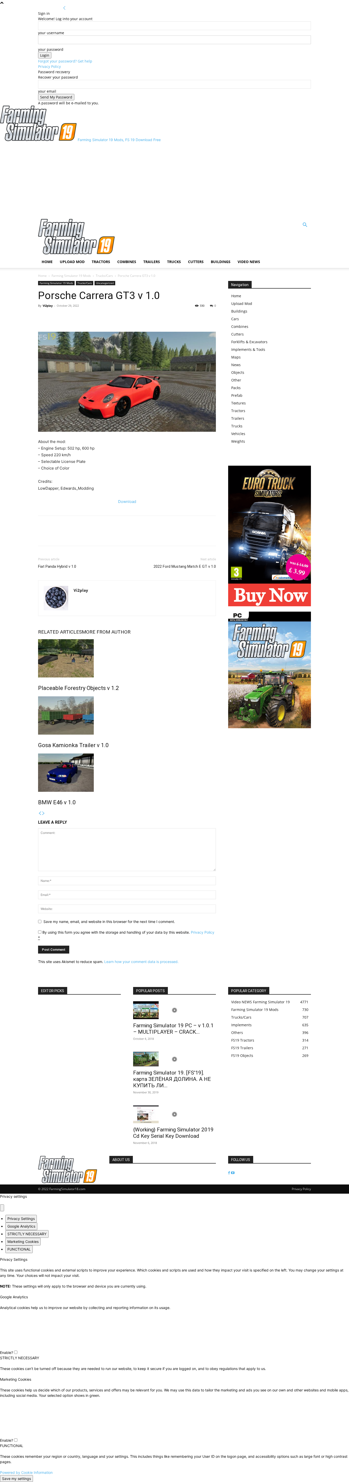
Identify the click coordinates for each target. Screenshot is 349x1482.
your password (50, 49)
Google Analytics (21, 1226)
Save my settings (16, 1478)
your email (47, 91)
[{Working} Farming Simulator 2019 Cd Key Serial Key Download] (174, 1114)
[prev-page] (40, 813)
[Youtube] (233, 1173)
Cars (235, 318)
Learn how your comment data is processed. (141, 961)
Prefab (236, 395)
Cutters (196, 261)
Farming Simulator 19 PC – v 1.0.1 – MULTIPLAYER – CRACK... (173, 1028)
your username (51, 32)
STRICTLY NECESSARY (26, 1234)
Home (47, 261)
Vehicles (238, 433)
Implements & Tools (248, 349)
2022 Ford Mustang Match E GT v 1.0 (185, 566)
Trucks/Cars (104, 276)
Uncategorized (105, 283)
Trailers (151, 261)
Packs (236, 387)
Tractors (101, 261)
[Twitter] (55, 317)
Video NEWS (249, 261)
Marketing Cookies (23, 1241)
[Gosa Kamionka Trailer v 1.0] (127, 715)
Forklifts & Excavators (249, 341)
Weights (238, 441)
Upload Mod (72, 261)
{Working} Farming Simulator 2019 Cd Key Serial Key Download (173, 1133)
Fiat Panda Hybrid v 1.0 (57, 566)
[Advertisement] (174, 180)
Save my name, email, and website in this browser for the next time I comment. (109, 921)
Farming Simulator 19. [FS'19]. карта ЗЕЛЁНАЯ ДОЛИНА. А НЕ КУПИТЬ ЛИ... (172, 1079)
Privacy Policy (49, 66)
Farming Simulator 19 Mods (71, 276)
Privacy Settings (21, 1218)
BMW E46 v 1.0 (57, 802)
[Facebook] (43, 317)
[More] (67, 317)
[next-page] (43, 813)
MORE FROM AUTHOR (106, 632)
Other (236, 380)
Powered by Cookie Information (26, 1472)
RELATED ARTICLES (60, 632)
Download (127, 501)
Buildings (220, 261)
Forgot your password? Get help (65, 61)
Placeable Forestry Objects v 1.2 (78, 688)
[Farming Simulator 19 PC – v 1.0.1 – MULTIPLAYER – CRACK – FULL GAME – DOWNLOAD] (174, 1010)
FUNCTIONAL (19, 1249)
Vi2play (48, 305)
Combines (126, 261)
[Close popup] (2, 1207)
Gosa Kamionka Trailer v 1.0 (73, 745)
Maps (236, 357)
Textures (238, 403)
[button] (305, 225)
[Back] (64, 8)
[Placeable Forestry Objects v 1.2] (127, 658)
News (236, 364)
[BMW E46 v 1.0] (127, 773)
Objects (237, 372)
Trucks (174, 261)
